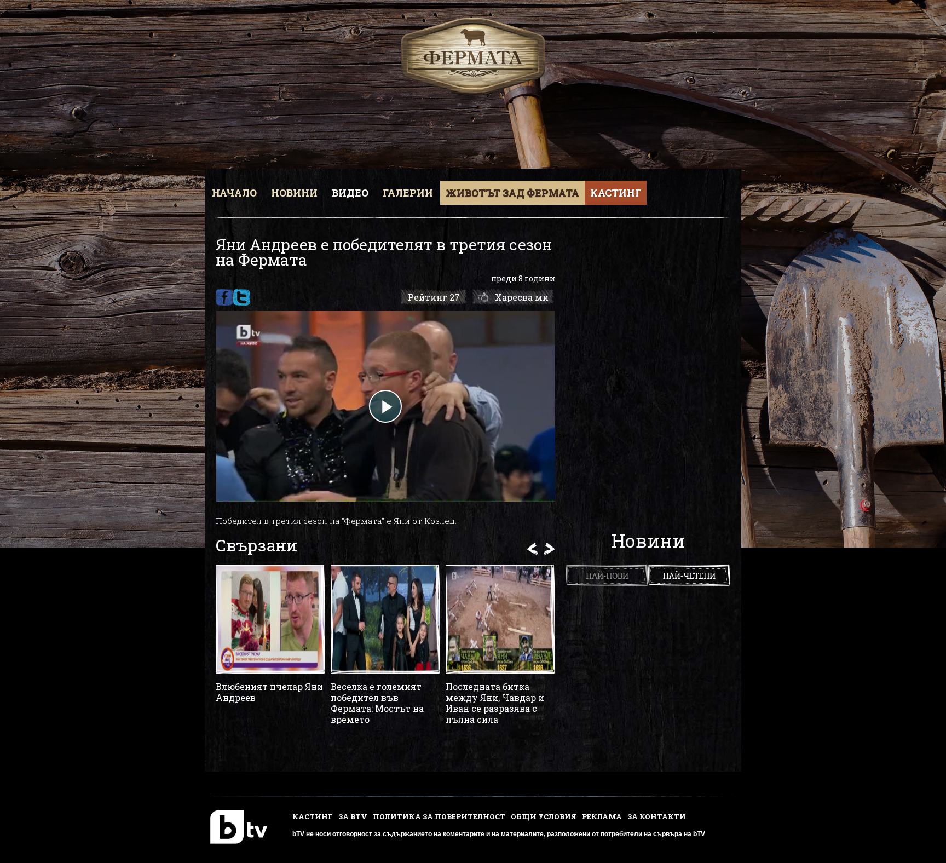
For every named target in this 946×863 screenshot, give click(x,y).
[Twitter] (241, 297)
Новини (294, 192)
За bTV (352, 816)
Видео (350, 192)
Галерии (408, 192)
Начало (234, 192)
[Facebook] (224, 297)
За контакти (656, 816)
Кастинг (615, 192)
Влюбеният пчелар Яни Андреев (269, 692)
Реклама (602, 816)
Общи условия (543, 816)
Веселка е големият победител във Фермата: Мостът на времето (377, 703)
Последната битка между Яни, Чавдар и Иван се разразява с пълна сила (495, 703)
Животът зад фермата (512, 192)
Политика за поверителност (439, 816)
